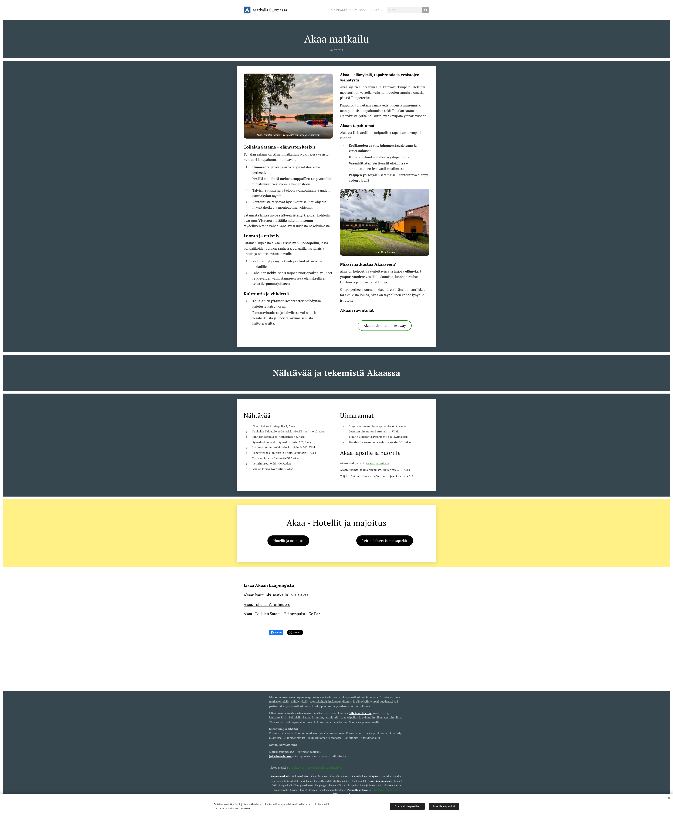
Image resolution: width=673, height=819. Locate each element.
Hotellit (397, 776)
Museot (294, 790)
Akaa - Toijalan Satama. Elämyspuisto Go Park (283, 613)
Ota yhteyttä (296, 767)
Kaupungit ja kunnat (326, 785)
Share (278, 632)
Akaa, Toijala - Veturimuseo (267, 604)
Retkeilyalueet (360, 776)
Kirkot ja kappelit (347, 785)
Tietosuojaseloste (317, 767)
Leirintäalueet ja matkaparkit (315, 781)
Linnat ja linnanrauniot (371, 785)
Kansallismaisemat (340, 776)
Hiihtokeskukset (300, 776)
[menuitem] (349, 10)
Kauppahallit (286, 785)
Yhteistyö (336, 767)
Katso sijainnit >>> (377, 463)
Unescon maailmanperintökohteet (327, 790)
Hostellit (386, 776)
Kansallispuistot (319, 776)
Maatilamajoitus (341, 781)
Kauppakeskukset (303, 785)
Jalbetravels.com (280, 756)
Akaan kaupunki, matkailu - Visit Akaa (276, 594)
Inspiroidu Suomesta (380, 781)
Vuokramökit (359, 781)
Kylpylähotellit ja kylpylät (284, 781)
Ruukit (303, 790)
